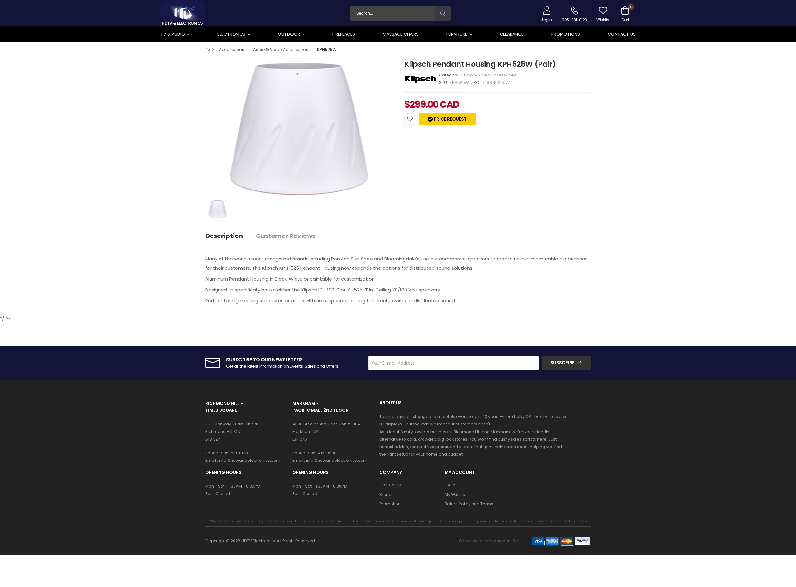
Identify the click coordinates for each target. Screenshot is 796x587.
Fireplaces (343, 34)
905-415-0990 (322, 453)
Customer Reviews (286, 236)
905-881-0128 (234, 453)
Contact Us (622, 34)
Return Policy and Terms (469, 504)
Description (224, 236)
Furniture (456, 34)
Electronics (231, 34)
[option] (300, 129)
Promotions (565, 34)
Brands (386, 495)
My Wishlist (455, 495)
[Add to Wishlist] (409, 119)
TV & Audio (172, 34)
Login (450, 485)
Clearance (512, 34)
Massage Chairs (400, 34)
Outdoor (289, 34)
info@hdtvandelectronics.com (249, 460)
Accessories (231, 50)
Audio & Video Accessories (280, 50)
